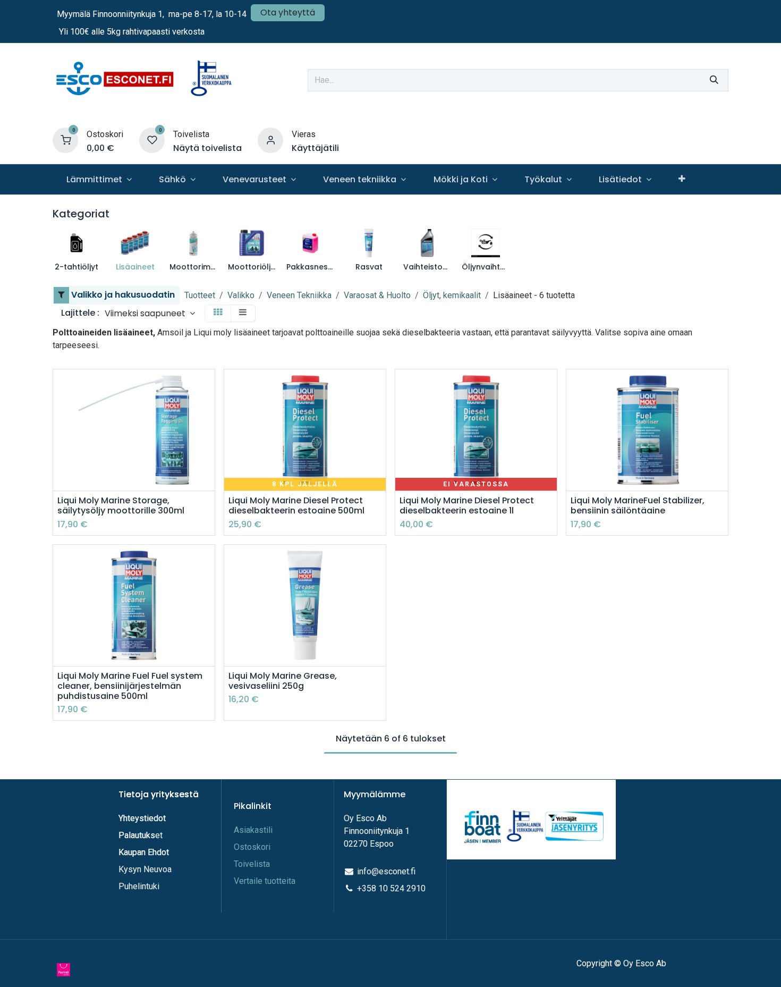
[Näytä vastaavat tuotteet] (208, 434)
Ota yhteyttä (287, 12)
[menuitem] (99, 179)
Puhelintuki (138, 886)
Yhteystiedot (143, 818)
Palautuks (136, 835)
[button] (150, 313)
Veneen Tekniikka (299, 295)
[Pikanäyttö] (208, 387)
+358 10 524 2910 (391, 888)
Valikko (240, 295)
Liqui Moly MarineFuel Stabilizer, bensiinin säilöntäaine (637, 505)
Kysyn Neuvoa (145, 869)
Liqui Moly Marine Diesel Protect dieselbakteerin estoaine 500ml (296, 505)
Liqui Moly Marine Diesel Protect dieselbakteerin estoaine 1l (467, 505)
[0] (65, 140)
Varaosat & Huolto (377, 295)
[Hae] (714, 80)
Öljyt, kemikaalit (452, 295)
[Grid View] (218, 313)
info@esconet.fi (386, 871)
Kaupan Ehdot (143, 852)
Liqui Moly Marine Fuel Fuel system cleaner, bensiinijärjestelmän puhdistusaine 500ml (129, 686)
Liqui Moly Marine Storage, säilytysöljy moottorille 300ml (120, 505)
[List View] (243, 313)
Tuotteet (199, 295)
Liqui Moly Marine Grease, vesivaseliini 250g (282, 681)
